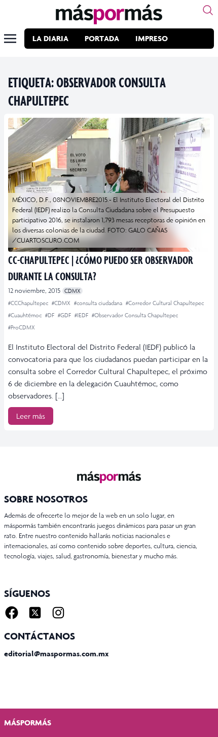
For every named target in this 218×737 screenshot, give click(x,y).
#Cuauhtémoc (25, 315)
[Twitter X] (35, 612)
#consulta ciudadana (99, 303)
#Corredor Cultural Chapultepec (165, 303)
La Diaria (50, 38)
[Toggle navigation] (10, 38)
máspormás (27, 722)
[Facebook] (11, 612)
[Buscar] (208, 10)
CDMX (72, 290)
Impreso (151, 38)
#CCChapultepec (29, 303)
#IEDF (82, 315)
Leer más (30, 416)
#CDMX (62, 303)
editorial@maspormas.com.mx (56, 653)
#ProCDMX (21, 327)
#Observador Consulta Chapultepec (135, 315)
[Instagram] (58, 612)
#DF (50, 315)
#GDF (65, 315)
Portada (102, 38)
